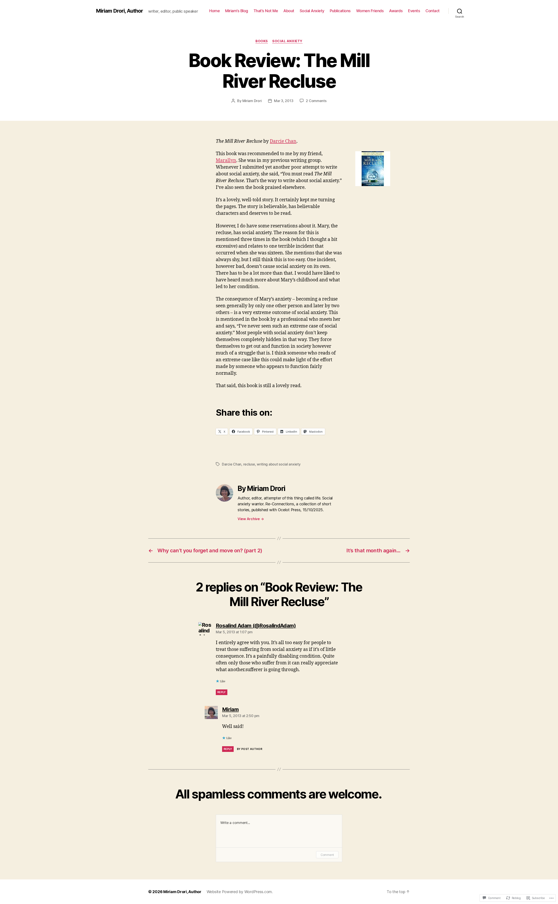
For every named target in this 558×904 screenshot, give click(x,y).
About (288, 10)
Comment (327, 855)
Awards (396, 10)
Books (261, 41)
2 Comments (316, 101)
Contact (432, 10)
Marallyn (226, 160)
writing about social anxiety (278, 464)
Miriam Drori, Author (119, 10)
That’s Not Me (265, 10)
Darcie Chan (283, 141)
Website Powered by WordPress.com (239, 891)
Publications (340, 10)
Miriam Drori (252, 101)
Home (214, 10)
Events (414, 10)
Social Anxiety (312, 10)
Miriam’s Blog (236, 10)
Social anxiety (287, 41)
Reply (221, 692)
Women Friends (370, 10)
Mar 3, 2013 (283, 101)
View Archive (251, 519)
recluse (249, 464)
